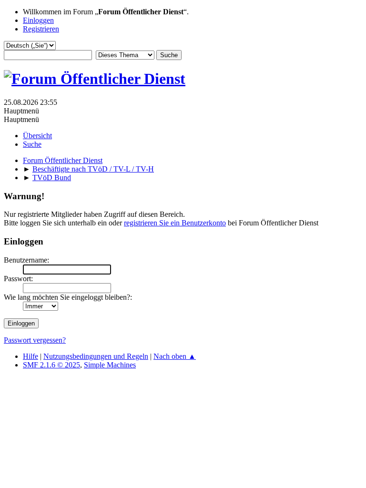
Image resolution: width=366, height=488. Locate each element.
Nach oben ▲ (174, 356)
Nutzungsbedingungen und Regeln (95, 356)
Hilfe (30, 356)
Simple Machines (110, 365)
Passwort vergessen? (35, 340)
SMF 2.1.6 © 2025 (51, 365)
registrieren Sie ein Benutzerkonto (175, 223)
